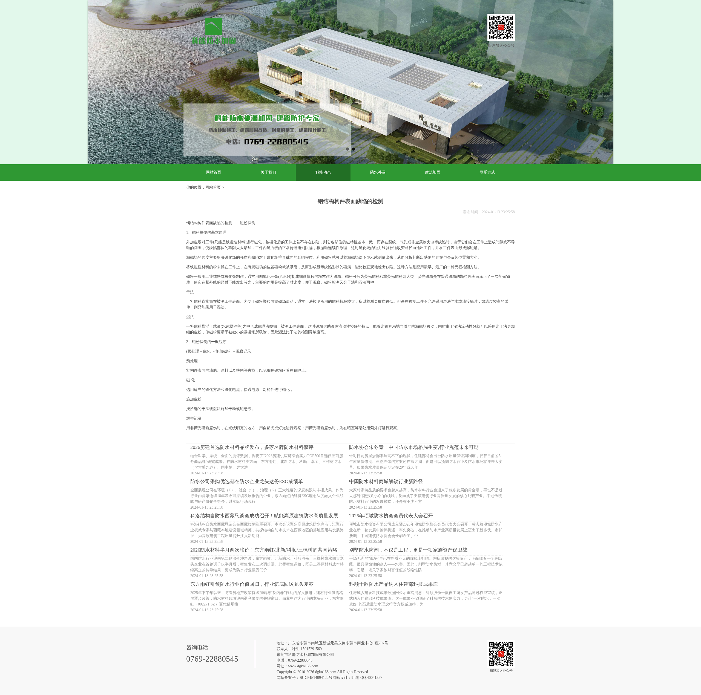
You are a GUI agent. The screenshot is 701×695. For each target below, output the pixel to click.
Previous (79, 87)
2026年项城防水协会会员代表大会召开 (391, 515)
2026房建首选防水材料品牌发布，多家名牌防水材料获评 (252, 447)
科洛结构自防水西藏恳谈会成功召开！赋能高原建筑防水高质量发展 (264, 515)
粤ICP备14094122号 (316, 678)
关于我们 (268, 172)
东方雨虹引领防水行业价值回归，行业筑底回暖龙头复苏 (252, 584)
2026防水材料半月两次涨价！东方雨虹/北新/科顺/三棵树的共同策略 (263, 550)
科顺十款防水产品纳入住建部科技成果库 (393, 584)
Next (623, 87)
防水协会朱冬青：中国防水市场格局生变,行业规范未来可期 (414, 447)
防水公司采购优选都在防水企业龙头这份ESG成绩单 (246, 481)
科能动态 (323, 172)
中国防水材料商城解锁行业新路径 (386, 481)
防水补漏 (378, 172)
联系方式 (487, 172)
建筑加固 (432, 172)
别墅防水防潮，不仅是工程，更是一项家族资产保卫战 (408, 550)
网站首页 (213, 172)
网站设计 (340, 678)
